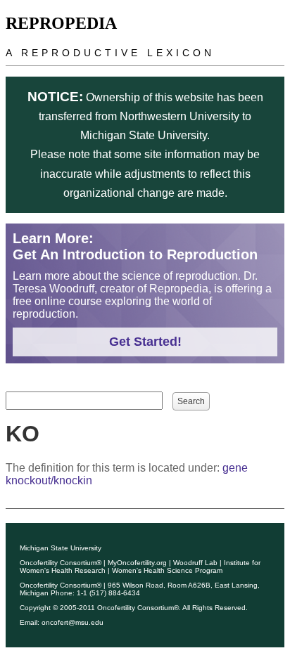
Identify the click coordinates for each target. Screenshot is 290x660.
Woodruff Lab (195, 563)
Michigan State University (60, 548)
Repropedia (61, 23)
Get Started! (145, 342)
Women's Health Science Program (167, 570)
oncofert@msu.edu (72, 622)
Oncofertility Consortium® (60, 563)
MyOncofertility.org (137, 563)
